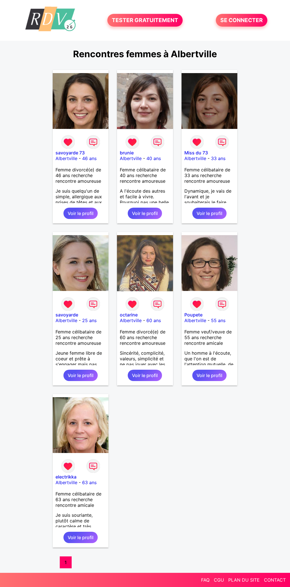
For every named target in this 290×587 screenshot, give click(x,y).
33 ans (218, 158)
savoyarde (67, 315)
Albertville (66, 158)
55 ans (218, 320)
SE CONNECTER (241, 20)
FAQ (205, 580)
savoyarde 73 (70, 153)
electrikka (66, 477)
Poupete (193, 315)
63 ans (89, 482)
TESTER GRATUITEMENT (145, 20)
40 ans (153, 158)
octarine (129, 315)
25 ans (89, 320)
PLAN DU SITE (244, 580)
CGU (219, 580)
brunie (127, 153)
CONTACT (275, 580)
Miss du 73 (196, 153)
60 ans (153, 320)
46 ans (89, 158)
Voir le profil (80, 213)
